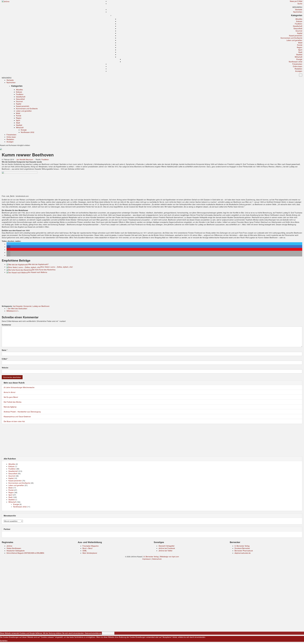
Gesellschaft (297, 26)
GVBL (85, 550)
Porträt (299, 45)
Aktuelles (298, 19)
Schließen (3, 640)
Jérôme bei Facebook (167, 548)
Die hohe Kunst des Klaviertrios (43, 269)
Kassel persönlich (295, 35)
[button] (297, 7)
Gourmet (299, 31)
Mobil (300, 42)
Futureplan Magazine (91, 546)
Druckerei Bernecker (242, 548)
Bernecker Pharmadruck (244, 550)
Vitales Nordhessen (14, 548)
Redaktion (298, 69)
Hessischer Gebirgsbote (16, 550)
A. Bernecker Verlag (242, 546)
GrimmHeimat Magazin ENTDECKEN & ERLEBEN (25, 553)
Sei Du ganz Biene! (11, 397)
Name (4, 350)
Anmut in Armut (9, 392)
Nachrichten (297, 12)
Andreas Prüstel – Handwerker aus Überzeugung (22, 411)
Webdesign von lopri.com (169, 556)
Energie (299, 59)
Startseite (298, 9)
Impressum (146, 559)
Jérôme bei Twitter (165, 550)
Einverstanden (108, 633)
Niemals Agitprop (10, 407)
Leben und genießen (294, 40)
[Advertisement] (152, 289)
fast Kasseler (18, 306)
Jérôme (9, 546)
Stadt (300, 52)
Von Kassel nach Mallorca (37, 272)
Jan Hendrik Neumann (24, 159)
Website (5, 367)
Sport (300, 50)
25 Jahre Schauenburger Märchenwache (19, 387)
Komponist (27, 306)
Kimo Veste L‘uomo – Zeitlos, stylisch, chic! (57, 267)
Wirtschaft (298, 57)
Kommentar (6, 325)
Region (299, 47)
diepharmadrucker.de (243, 553)
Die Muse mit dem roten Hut (14, 421)
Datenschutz (157, 559)
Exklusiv (299, 21)
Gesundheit (298, 28)
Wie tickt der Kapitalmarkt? (38, 264)
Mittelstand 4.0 (12, 311)
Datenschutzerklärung (93, 633)
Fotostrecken (297, 64)
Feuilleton (298, 24)
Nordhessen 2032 (295, 61)
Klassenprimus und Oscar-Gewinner (17, 416)
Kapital (299, 33)
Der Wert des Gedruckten (17, 308)
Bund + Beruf (87, 548)
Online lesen (297, 66)
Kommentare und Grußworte (291, 38)
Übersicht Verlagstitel (166, 546)
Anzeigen (298, 71)
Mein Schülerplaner (90, 553)
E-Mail (5, 359)
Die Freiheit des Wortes (12, 402)
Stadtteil (299, 54)
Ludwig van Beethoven (41, 306)
